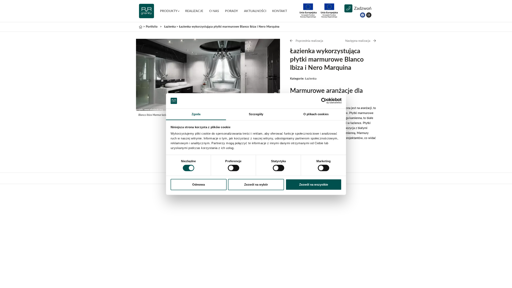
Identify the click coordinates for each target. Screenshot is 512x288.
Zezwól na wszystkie (313, 184)
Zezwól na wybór (256, 184)
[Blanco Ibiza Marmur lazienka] (208, 75)
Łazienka (170, 26)
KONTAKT (279, 11)
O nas (214, 11)
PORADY (231, 11)
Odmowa (198, 184)
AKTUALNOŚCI (255, 11)
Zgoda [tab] (196, 114)
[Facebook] (362, 15)
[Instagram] (368, 15)
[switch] (233, 168)
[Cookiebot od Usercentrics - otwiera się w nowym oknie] (324, 101)
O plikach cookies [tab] (316, 114)
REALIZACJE (194, 11)
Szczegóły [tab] (256, 114)
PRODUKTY (168, 11)
